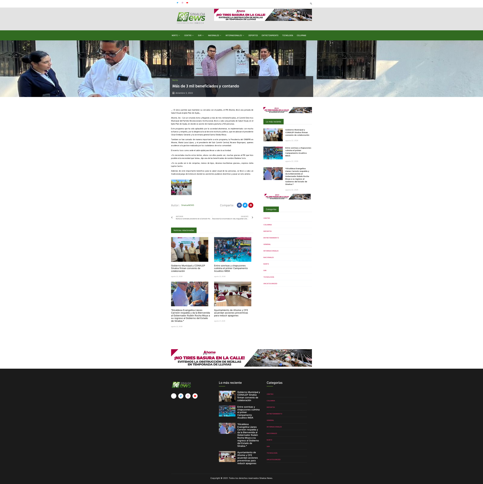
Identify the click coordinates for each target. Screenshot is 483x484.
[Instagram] (182, 2)
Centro (187, 35)
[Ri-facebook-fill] (172, 2)
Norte (175, 35)
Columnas (301, 35)
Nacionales (213, 35)
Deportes (253, 35)
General (267, 244)
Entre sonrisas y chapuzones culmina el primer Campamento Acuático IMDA (231, 268)
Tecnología (287, 35)
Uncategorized (270, 283)
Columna (267, 224)
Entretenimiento (270, 35)
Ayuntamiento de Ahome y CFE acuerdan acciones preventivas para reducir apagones (231, 313)
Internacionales (234, 35)
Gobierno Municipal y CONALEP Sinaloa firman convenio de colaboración (188, 268)
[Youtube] (187, 2)
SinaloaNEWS (187, 205)
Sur (200, 35)
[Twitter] (177, 2)
